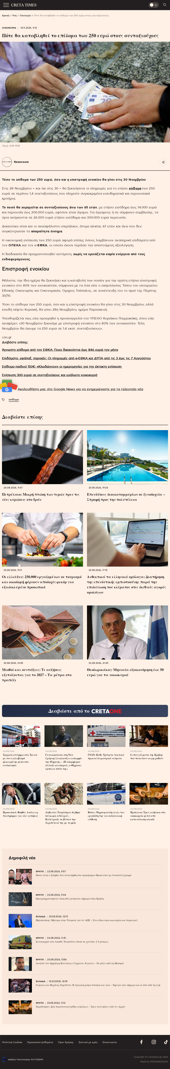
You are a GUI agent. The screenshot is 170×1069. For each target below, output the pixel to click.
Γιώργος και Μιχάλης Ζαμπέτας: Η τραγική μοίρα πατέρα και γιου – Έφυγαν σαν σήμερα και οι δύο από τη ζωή (98, 985)
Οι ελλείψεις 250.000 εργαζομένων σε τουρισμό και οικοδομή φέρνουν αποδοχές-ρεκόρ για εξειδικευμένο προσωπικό (41, 582)
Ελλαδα (40, 917)
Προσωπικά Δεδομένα (40, 1042)
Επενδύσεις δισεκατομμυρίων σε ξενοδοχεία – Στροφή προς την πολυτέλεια (126, 497)
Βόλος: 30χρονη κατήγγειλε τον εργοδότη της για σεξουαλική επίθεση (106, 816)
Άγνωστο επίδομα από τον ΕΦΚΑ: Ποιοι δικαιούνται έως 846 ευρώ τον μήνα (60, 350)
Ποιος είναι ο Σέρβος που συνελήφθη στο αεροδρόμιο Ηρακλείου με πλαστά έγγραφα (83, 875)
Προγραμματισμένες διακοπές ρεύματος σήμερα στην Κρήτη (70, 898)
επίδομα (135, 188)
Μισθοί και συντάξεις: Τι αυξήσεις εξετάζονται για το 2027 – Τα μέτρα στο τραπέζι (37, 674)
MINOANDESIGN (159, 1062)
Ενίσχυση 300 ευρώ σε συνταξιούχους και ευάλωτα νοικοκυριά (49, 375)
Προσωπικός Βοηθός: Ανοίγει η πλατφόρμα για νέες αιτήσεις (20, 814)
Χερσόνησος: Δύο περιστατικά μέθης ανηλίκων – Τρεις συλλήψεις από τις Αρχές (80, 1006)
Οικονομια (9, 28)
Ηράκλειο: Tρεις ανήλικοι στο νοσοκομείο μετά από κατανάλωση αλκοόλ (147, 816)
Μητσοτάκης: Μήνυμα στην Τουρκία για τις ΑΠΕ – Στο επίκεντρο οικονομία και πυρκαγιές (87, 920)
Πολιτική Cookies (12, 1042)
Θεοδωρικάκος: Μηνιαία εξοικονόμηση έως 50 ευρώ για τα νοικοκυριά (125, 672)
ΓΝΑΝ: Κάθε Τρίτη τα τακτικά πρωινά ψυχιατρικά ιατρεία (106, 756)
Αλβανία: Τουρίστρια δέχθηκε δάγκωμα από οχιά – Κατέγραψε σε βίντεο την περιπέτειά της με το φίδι (63, 818)
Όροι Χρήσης (66, 1042)
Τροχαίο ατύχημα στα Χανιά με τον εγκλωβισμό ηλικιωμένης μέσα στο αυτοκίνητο (20, 760)
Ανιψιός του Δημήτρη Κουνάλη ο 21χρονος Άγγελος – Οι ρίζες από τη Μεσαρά (80, 963)
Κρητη (40, 872)
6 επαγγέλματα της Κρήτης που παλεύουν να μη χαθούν (146, 756)
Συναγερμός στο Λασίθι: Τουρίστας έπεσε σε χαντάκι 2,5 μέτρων (72, 941)
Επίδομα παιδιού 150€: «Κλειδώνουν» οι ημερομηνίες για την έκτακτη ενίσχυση (62, 366)
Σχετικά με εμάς (88, 1042)
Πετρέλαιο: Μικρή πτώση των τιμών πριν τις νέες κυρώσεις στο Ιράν (41, 497)
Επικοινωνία (110, 1042)
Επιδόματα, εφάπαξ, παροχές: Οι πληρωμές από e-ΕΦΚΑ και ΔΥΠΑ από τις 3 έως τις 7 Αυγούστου (76, 358)
